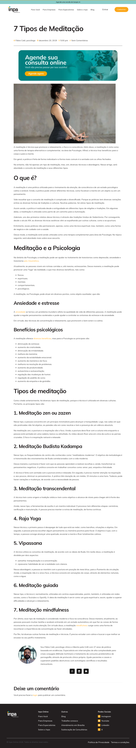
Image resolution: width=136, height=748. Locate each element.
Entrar (105, 9)
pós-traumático (31, 261)
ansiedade (20, 312)
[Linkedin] (79, 671)
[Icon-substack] (86, 671)
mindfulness (82, 625)
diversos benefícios (42, 338)
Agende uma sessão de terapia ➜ (68, 2)
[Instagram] (72, 671)
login (35, 695)
